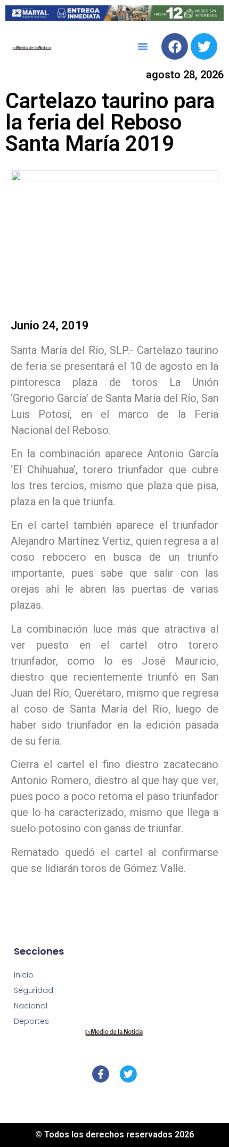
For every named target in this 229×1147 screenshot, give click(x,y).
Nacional (30, 1005)
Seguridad (33, 990)
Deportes (31, 1021)
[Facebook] (174, 46)
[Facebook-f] (100, 1074)
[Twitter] (204, 46)
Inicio (24, 975)
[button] (143, 46)
